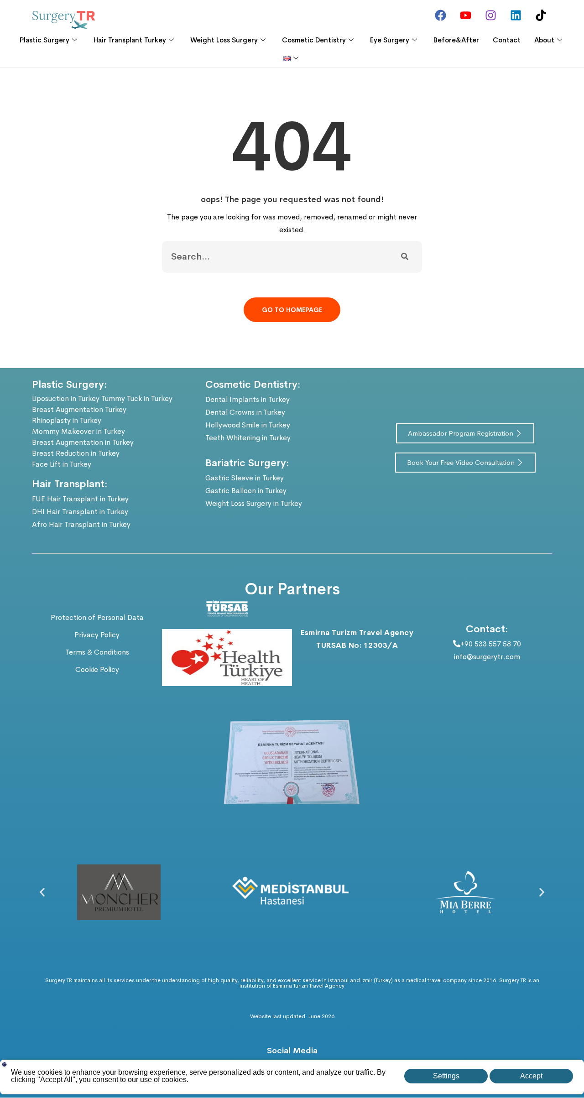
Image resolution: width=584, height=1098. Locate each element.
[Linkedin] (515, 15)
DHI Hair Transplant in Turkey (80, 511)
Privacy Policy (97, 635)
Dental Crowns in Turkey (245, 412)
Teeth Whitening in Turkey (248, 437)
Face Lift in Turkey (61, 464)
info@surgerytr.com (487, 656)
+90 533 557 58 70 (490, 644)
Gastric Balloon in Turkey (246, 490)
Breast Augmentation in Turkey (83, 442)
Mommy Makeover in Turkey (78, 431)
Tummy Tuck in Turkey (136, 398)
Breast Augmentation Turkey (79, 409)
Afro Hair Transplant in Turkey (81, 524)
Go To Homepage (292, 310)
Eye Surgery (389, 40)
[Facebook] (440, 15)
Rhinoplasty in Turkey (66, 420)
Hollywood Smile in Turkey (247, 425)
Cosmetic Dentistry (314, 40)
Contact (507, 40)
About (544, 40)
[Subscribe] (404, 257)
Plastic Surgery (44, 40)
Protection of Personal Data (97, 617)
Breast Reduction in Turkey (76, 453)
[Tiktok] (540, 15)
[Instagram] (490, 15)
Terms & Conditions (97, 652)
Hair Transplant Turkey (130, 40)
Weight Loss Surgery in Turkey (253, 503)
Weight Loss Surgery (224, 40)
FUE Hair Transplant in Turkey (80, 499)
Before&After (456, 40)
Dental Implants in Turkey (247, 399)
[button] (42, 892)
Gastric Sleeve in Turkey (244, 478)
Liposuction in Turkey (65, 398)
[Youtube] (465, 15)
